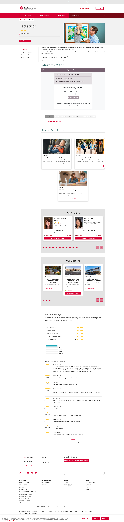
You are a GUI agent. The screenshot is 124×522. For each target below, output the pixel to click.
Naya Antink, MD (56, 382)
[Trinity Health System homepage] (28, 10)
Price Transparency (24, 498)
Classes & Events (72, 2)
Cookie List (77, 511)
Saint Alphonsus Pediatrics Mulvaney (93, 279)
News (87, 487)
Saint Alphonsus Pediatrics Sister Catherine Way (73, 280)
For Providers (102, 2)
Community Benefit (90, 482)
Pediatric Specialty (25, 57)
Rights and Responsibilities (25, 502)
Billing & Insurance (23, 484)
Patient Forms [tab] (49, 116)
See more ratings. (22, 34)
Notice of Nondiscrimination (28, 513)
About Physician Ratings (25, 482)
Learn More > (76, 320)
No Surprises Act (23, 489)
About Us (93, 2)
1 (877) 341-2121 (28, 461)
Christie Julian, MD (57, 432)
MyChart (100, 8)
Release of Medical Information (55, 121)
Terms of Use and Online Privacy (49, 511)
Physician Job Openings (69, 486)
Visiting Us (88, 489)
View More (73, 439)
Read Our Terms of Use (10, 520)
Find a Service (61, 15)
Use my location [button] (85, 8)
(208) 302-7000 (69, 290)
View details (68, 235)
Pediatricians (85, 506)
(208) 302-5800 (48, 235)
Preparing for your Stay (25, 496)
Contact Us (29, 465)
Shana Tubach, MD (57, 419)
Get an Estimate (23, 486)
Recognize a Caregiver (24, 500)
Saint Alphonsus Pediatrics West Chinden (53, 280)
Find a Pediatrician (24, 41)
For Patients (62, 2)
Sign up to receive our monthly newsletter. (76, 460)
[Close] (122, 518)
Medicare (21, 487)
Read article (56, 153)
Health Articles (45, 484)
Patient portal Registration (25, 494)
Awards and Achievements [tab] (89, 116)
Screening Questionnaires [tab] (61, 116)
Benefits (66, 482)
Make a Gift (88, 486)
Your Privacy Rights (66, 511)
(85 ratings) (60, 223)
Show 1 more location (88, 224)
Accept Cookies (105, 518)
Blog (87, 2)
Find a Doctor (27, 15)
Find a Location (44, 15)
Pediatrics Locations (26, 60)
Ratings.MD (81, 442)
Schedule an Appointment (58, 238)
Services (25, 49)
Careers (81, 2)
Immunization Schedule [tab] (75, 116)
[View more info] (48, 228)
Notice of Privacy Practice (89, 511)
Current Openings (68, 484)
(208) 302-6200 (79, 235)
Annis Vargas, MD (57, 398)
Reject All (96, 518)
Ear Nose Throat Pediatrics (27, 52)
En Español (88, 484)
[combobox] (88, 15)
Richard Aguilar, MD (57, 364)
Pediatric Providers (25, 55)
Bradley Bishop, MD (57, 388)
